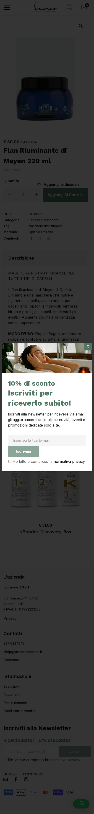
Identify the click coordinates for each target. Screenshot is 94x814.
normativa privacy (69, 461)
